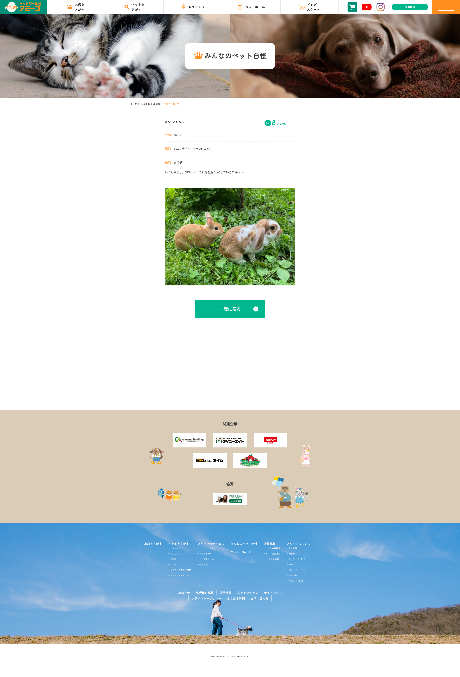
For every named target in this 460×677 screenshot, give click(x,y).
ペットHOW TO (241, 552)
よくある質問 (236, 598)
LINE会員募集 (272, 559)
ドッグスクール (206, 559)
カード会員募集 (273, 553)
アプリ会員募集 (273, 548)
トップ (134, 103)
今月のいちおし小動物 (180, 569)
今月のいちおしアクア (180, 575)
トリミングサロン (207, 548)
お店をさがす (153, 543)
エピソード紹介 (296, 580)
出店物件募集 (205, 592)
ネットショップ (247, 592)
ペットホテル (205, 553)
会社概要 (293, 548)
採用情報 (226, 592)
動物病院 (203, 564)
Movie (291, 564)
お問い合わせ (260, 598)
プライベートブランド (299, 569)
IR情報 (292, 553)
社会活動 (293, 575)
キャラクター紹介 (297, 559)
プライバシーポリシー (206, 598)
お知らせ (184, 592)
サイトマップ (273, 592)
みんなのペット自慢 (150, 103)
